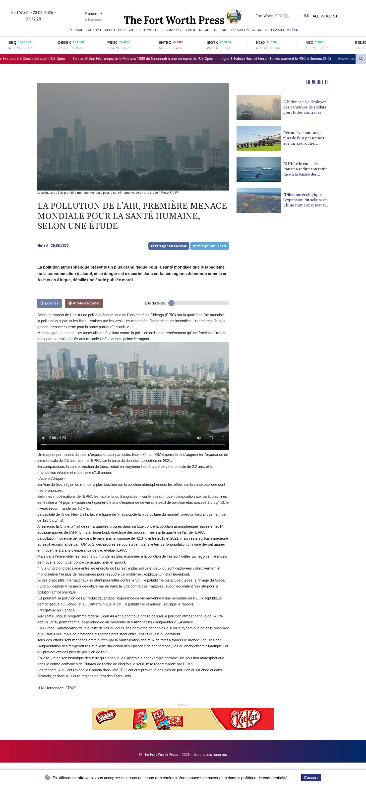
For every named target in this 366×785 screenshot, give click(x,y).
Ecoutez (51, 303)
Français (92, 14)
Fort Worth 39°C (269, 16)
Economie (94, 30)
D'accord (311, 777)
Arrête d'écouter (86, 303)
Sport (110, 30)
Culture (221, 30)
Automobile (149, 30)
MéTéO (42, 245)
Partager (170, 246)
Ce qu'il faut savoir (268, 30)
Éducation (240, 30)
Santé (191, 30)
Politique (75, 30)
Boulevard (127, 30)
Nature (205, 30)
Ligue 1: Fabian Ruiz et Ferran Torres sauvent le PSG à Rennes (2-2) (197, 58)
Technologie (172, 30)
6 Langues (93, 19)
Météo (293, 30)
